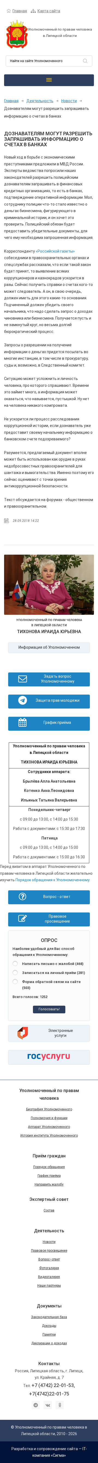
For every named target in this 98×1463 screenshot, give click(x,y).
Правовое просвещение (49, 1251)
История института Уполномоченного (49, 1135)
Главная (20, 11)
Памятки (49, 1334)
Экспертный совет (49, 1199)
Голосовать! (49, 1009)
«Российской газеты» (55, 251)
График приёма (49, 1176)
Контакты (49, 1363)
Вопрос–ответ (49, 1259)
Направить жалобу (49, 1184)
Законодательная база (49, 1317)
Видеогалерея (49, 1277)
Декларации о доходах (49, 1343)
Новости (69, 101)
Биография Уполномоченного (49, 1109)
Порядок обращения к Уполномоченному (52, 880)
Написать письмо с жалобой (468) (53, 964)
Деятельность (39, 101)
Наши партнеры (49, 1286)
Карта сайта (49, 11)
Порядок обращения (49, 1167)
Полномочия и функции (49, 1118)
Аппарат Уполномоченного (49, 1127)
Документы (49, 1306)
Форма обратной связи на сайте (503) (51, 985)
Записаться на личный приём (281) (53, 973)
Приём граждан (49, 1155)
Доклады (49, 1326)
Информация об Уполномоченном (49, 647)
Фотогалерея (49, 1268)
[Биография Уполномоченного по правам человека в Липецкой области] (49, 586)
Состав (49, 1210)
